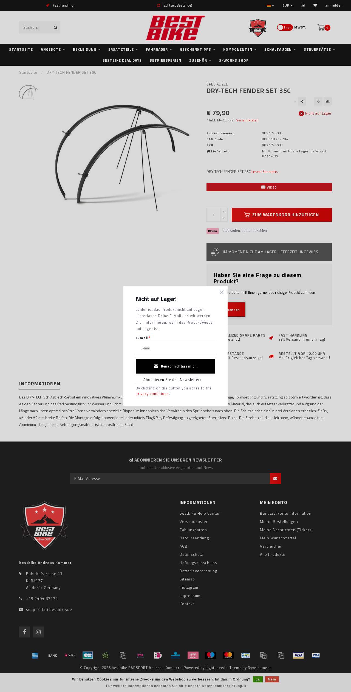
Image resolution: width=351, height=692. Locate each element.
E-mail (143, 338)
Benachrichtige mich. (179, 366)
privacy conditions (152, 393)
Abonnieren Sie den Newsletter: (172, 379)
